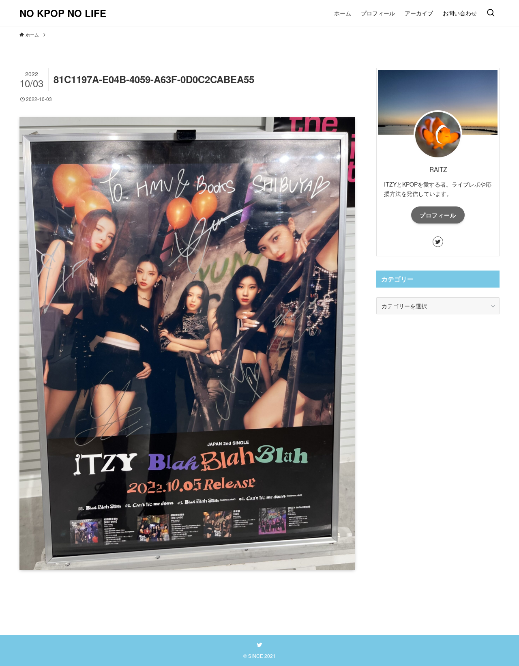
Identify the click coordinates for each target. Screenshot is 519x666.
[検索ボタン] (491, 13)
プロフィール (438, 215)
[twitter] (438, 241)
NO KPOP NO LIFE (62, 13)
